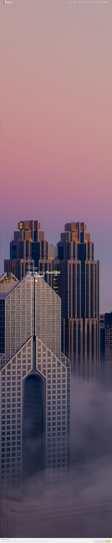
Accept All (108, 541)
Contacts (95, 2)
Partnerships (90, 2)
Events (80, 2)
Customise (96, 541)
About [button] (75, 2)
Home (70, 2)
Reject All (102, 541)
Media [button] (84, 2)
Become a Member (103, 2)
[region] (56, 540)
